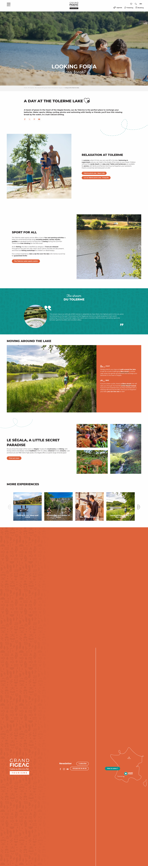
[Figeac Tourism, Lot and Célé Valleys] (74, 6)
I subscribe (83, 763)
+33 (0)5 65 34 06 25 (79, 768)
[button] (135, 3)
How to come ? (112, 768)
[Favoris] (131, 4)
